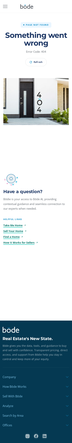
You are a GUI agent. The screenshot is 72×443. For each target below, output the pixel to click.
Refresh (38, 62)
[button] (11, 178)
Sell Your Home (13, 231)
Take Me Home (13, 225)
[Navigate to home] (26, 6)
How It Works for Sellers (19, 242)
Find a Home (11, 237)
